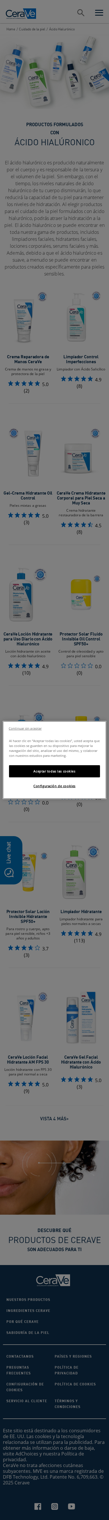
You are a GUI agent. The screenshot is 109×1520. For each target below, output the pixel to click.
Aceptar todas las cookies (54, 771)
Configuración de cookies (54, 786)
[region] (54, 760)
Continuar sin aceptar (25, 728)
